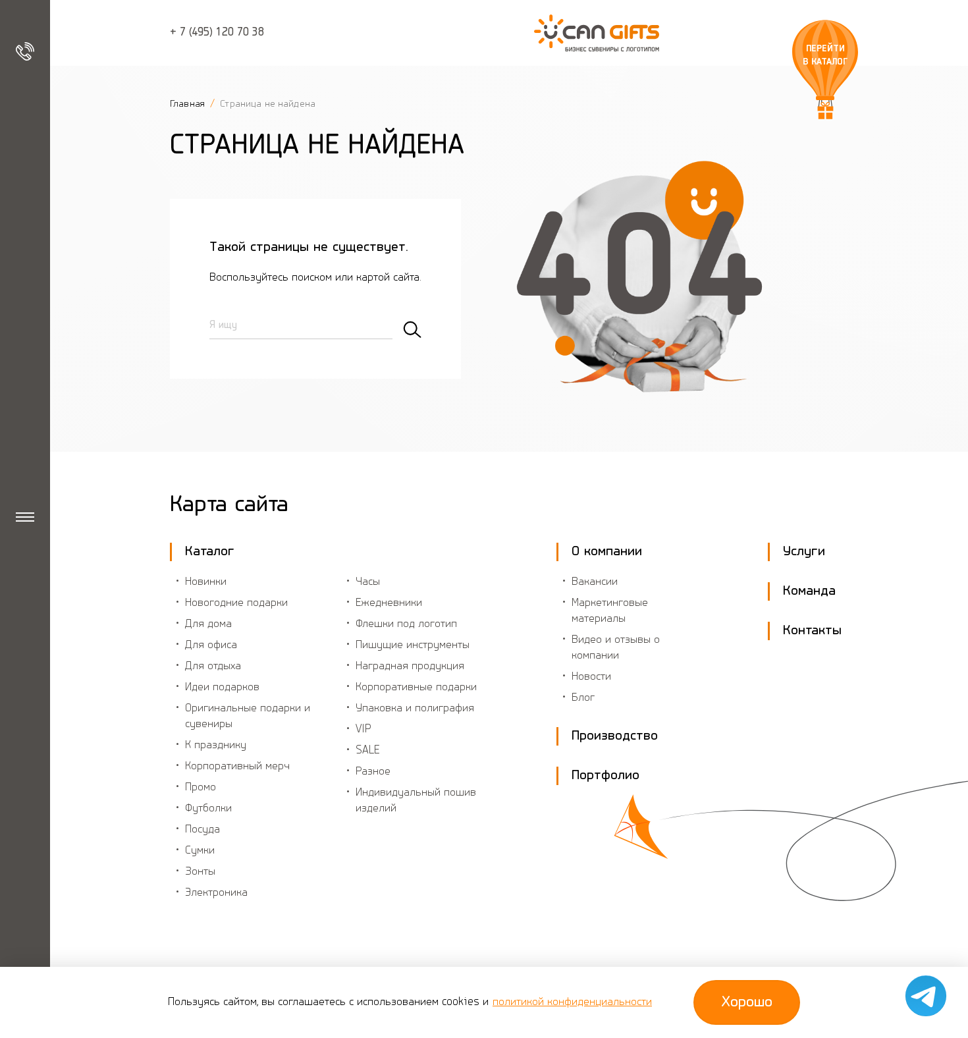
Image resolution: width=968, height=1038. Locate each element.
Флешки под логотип (406, 624)
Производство (615, 736)
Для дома (208, 624)
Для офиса (211, 645)
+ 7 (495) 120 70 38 (217, 33)
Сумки (200, 851)
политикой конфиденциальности (572, 1002)
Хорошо (746, 1002)
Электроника (216, 893)
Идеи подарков (222, 688)
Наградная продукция (410, 666)
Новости (591, 677)
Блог (583, 698)
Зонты (200, 872)
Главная (188, 104)
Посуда (202, 830)
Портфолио (605, 775)
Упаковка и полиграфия (415, 709)
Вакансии (595, 582)
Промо (200, 788)
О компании (607, 551)
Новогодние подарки (236, 603)
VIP (363, 730)
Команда (809, 591)
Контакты (812, 630)
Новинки (206, 582)
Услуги (804, 551)
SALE (367, 751)
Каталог (209, 551)
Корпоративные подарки (416, 688)
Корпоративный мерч (237, 767)
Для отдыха (213, 666)
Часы (368, 582)
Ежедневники (389, 603)
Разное (373, 772)
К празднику (215, 745)
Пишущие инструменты (413, 645)
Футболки (208, 809)
